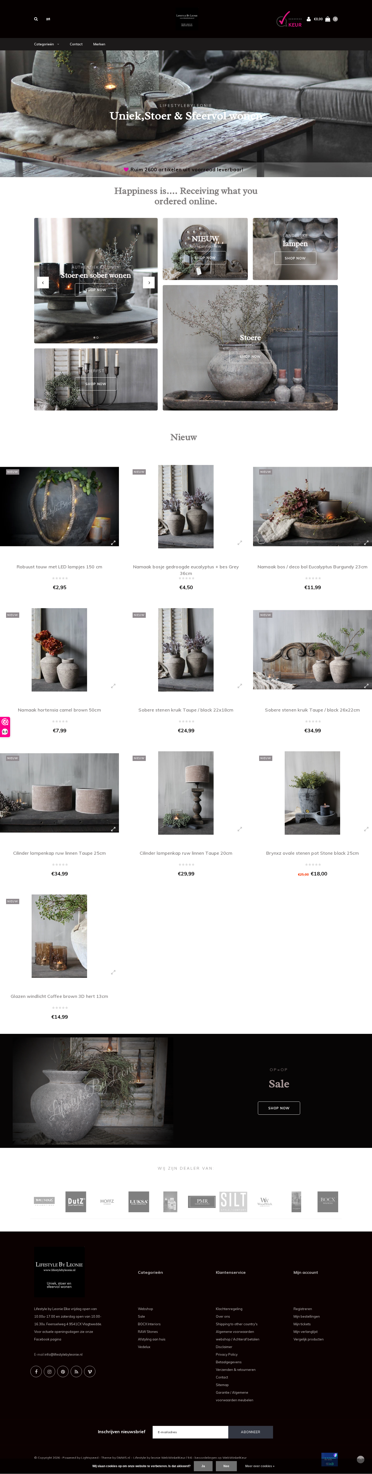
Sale (141, 1316)
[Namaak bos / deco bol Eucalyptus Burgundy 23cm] (312, 506)
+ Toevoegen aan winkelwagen (56, 598)
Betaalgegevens (229, 1362)
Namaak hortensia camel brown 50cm (59, 710)
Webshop (145, 1309)
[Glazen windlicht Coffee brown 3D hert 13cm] (59, 936)
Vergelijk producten (309, 1339)
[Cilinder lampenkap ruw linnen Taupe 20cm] (186, 793)
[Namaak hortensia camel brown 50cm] (59, 650)
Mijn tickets (302, 1324)
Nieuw (183, 437)
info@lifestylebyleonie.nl (63, 1354)
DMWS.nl (123, 1458)
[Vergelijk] (48, 18)
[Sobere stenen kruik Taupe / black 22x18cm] (186, 650)
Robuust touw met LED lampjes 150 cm (59, 567)
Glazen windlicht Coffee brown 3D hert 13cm (59, 996)
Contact (76, 44)
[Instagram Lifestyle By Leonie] (49, 1371)
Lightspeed (89, 1458)
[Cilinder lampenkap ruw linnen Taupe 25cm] (59, 793)
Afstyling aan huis (152, 1339)
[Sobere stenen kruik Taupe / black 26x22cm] (312, 650)
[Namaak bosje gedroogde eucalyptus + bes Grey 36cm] (186, 506)
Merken (99, 44)
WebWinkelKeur (234, 1458)
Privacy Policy (227, 1354)
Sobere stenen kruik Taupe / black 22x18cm (185, 710)
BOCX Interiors (149, 1324)
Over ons (223, 1316)
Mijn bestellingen (307, 1316)
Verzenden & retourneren (236, 1370)
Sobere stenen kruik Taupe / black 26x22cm (312, 710)
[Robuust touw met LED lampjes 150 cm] (59, 506)
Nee (226, 1466)
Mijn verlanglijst (306, 1332)
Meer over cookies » (260, 1466)
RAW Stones (148, 1332)
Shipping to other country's (237, 1324)
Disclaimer (224, 1347)
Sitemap (222, 1385)
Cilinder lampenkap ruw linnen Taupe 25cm (59, 853)
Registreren (303, 1309)
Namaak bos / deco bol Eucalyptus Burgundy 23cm (312, 567)
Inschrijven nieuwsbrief (122, 1431)
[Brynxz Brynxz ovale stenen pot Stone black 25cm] (312, 793)
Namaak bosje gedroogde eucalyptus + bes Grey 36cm (186, 569)
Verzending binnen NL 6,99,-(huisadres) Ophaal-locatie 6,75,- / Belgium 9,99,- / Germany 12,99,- (187, 169)
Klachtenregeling (229, 1309)
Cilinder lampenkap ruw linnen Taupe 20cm (186, 853)
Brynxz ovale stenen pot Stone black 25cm (312, 853)
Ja (203, 1466)
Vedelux (144, 1347)
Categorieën (44, 44)
